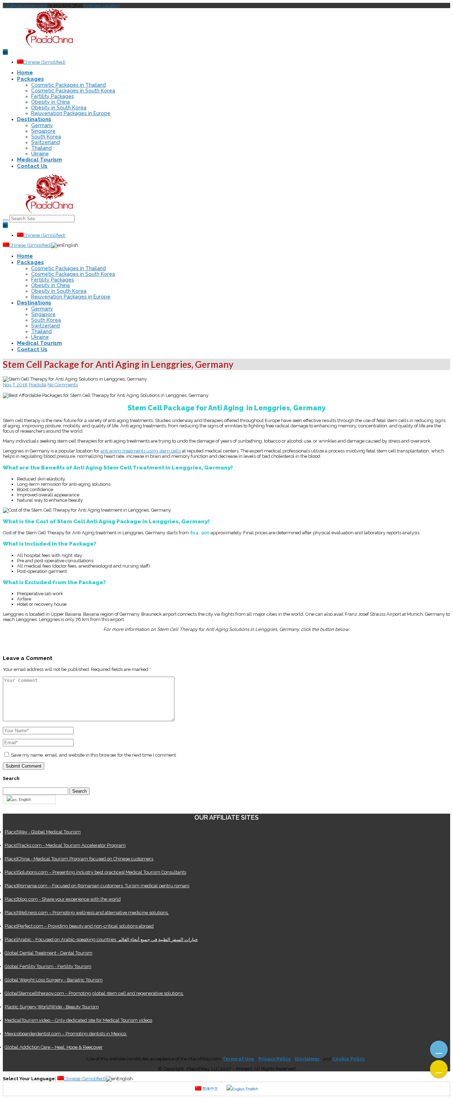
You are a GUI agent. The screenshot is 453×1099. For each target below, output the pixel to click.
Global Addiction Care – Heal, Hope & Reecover (54, 1047)
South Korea (46, 136)
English (24, 799)
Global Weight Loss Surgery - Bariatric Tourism (54, 980)
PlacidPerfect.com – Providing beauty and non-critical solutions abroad (79, 926)
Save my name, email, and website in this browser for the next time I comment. (94, 755)
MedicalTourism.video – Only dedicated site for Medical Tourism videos (78, 1020)
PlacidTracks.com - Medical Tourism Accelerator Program (65, 845)
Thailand (41, 148)
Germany (42, 125)
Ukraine (40, 153)
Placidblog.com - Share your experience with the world (63, 899)
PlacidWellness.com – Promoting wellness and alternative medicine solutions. (87, 912)
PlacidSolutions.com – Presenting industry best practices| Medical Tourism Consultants (95, 872)
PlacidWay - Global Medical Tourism (43, 832)
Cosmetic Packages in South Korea (73, 90)
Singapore (43, 131)
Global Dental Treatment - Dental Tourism (48, 953)
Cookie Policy (349, 1058)
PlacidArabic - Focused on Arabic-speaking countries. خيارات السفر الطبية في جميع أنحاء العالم (101, 939)
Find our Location (102, 5)
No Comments (62, 384)
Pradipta (37, 384)
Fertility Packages (52, 96)
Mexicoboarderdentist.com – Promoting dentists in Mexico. (66, 1033)
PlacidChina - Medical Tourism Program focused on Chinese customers (79, 858)
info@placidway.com (25, 5)
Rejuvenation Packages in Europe (70, 113)
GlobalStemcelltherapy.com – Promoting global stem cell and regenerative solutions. (94, 993)
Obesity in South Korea (58, 107)
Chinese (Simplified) (44, 62)
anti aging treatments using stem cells (141, 451)
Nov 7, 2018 (15, 384)
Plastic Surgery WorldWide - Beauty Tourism (52, 1006)
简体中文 (209, 1089)
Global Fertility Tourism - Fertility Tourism (48, 966)
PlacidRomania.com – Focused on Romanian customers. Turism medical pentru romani (97, 885)
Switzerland (45, 142)
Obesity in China (50, 102)
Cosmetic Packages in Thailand (68, 85)
